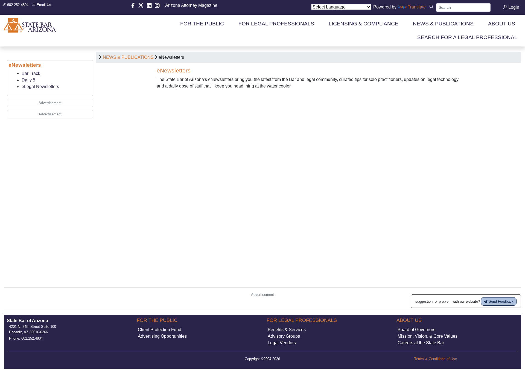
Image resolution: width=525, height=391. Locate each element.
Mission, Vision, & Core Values (427, 336)
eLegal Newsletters (40, 86)
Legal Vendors (282, 342)
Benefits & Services (287, 329)
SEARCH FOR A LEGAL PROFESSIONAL (467, 37)
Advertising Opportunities (162, 336)
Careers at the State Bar (421, 342)
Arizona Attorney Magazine (191, 5)
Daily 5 (28, 80)
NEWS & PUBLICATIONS (128, 57)
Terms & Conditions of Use (435, 359)
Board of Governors (416, 329)
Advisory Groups (284, 336)
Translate (417, 7)
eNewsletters (24, 65)
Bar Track (31, 73)
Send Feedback (501, 301)
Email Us (43, 5)
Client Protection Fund (159, 329)
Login (513, 7)
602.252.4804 (17, 5)
